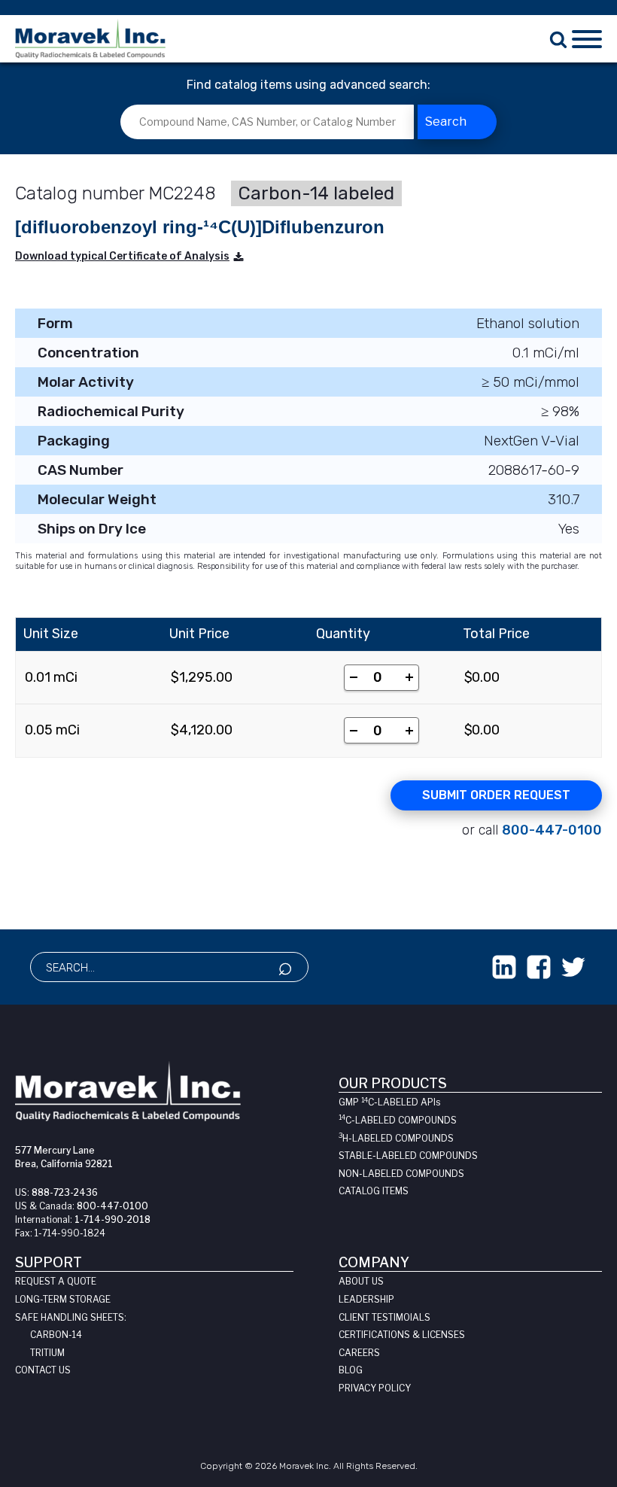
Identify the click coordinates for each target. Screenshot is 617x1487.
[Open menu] (587, 38)
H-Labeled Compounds (396, 1138)
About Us (361, 1281)
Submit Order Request (496, 795)
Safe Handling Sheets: (70, 1317)
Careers (359, 1352)
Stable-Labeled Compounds (408, 1155)
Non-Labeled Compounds (401, 1173)
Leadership (366, 1299)
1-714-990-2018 (112, 1219)
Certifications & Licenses (402, 1334)
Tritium (47, 1352)
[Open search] (558, 39)
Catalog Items (374, 1191)
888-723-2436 (65, 1192)
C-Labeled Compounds (398, 1120)
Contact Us (43, 1370)
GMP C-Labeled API (389, 1102)
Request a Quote (55, 1281)
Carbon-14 (56, 1334)
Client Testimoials (384, 1317)
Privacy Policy (375, 1388)
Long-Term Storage (63, 1299)
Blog (351, 1370)
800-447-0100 (552, 830)
